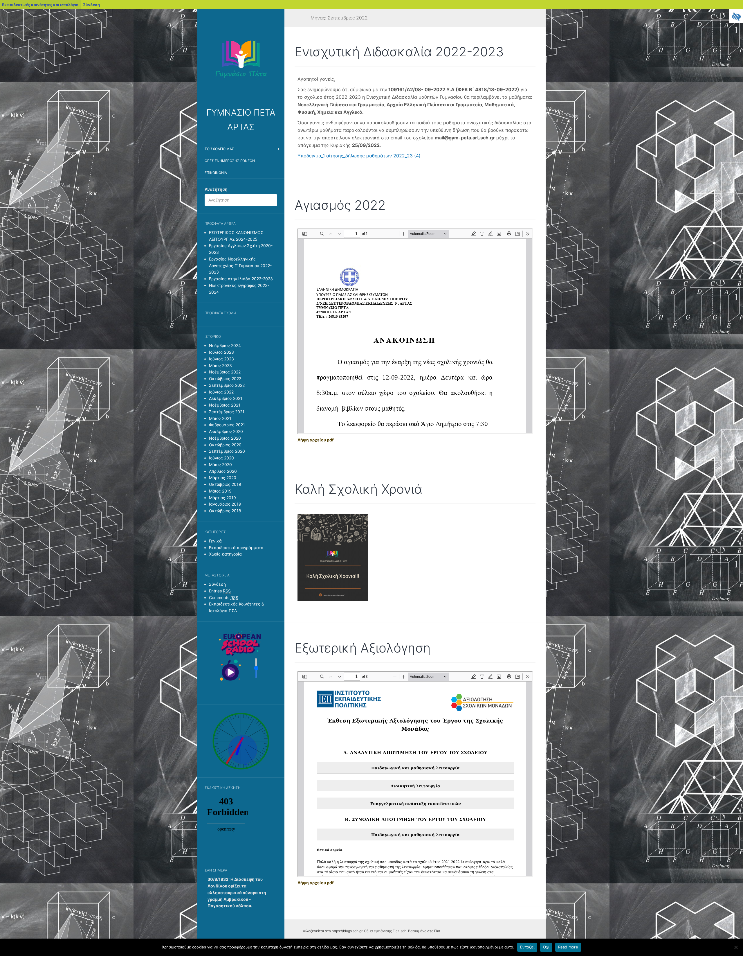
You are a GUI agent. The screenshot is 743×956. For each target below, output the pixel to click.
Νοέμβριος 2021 (224, 404)
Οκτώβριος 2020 (225, 444)
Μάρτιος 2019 (222, 497)
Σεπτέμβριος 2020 (227, 451)
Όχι (546, 947)
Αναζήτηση (216, 189)
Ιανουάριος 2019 (225, 504)
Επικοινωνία (216, 172)
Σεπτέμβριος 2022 (227, 385)
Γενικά (215, 540)
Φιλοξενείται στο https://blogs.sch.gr (332, 931)
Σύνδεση (91, 4)
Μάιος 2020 (220, 464)
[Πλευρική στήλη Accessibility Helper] (736, 16)
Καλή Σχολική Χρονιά (358, 489)
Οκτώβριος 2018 (225, 510)
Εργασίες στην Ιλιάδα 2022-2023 (241, 278)
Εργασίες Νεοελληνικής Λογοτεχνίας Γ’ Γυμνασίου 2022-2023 (240, 265)
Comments (223, 597)
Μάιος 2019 (220, 490)
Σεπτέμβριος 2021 (226, 411)
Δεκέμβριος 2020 (226, 431)
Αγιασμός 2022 (340, 205)
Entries (220, 590)
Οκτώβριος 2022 (225, 378)
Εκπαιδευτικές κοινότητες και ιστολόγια (40, 4)
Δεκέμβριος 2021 (225, 398)
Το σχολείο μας (219, 149)
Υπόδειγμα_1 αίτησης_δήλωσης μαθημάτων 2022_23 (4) (359, 156)
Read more (568, 947)
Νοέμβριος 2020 (225, 438)
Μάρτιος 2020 (222, 477)
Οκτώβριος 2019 (225, 484)
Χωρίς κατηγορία (225, 553)
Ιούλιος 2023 (221, 352)
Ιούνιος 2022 (221, 391)
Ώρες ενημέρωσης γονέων (230, 161)
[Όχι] (736, 947)
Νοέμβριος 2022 (225, 371)
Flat (437, 931)
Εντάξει (527, 947)
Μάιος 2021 (220, 418)
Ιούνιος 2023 (221, 358)
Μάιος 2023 (220, 365)
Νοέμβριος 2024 (225, 345)
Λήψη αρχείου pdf (315, 439)
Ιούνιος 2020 (221, 457)
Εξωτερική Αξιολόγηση (363, 648)
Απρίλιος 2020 (223, 471)
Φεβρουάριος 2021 (227, 424)
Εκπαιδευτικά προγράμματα (236, 547)
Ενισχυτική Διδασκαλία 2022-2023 (399, 52)
